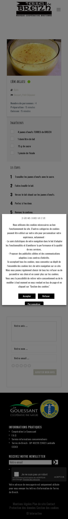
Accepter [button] (27, 296)
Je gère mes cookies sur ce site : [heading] (34, 218)
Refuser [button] (46, 296)
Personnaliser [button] (34, 304)
